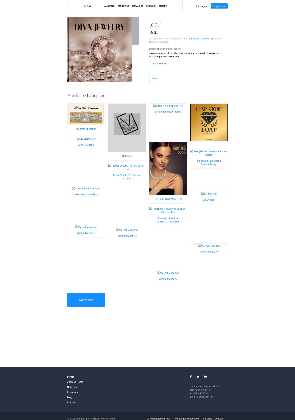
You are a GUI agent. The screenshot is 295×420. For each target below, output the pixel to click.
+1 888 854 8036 (199, 393)
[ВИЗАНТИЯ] (209, 193)
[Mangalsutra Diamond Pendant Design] (209, 153)
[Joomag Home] (74, 5)
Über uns (72, 387)
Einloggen (201, 6)
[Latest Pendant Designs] (86, 188)
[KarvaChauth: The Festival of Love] (127, 167)
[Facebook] (190, 376)
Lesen (155, 78)
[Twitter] (198, 376)
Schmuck (193, 38)
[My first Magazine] (86, 226)
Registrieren (219, 6)
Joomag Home (75, 381)
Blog (69, 397)
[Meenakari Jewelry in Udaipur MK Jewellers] (168, 210)
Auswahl (109, 6)
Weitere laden (86, 300)
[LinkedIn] (205, 376)
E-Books (151, 6)
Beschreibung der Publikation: (165, 48)
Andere (163, 6)
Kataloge (137, 6)
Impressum (73, 392)
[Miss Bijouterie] (86, 138)
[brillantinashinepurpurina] (168, 105)
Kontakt (71, 402)
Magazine (123, 6)
